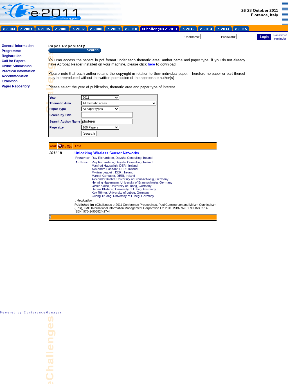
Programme (11, 51)
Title (78, 146)
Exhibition (9, 81)
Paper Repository (16, 86)
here (151, 64)
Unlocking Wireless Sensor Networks (107, 153)
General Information (17, 46)
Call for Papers (14, 61)
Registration (11, 56)
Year (53, 146)
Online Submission (17, 66)
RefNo (67, 147)
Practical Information (18, 71)
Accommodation (15, 76)
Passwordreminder (280, 36)
